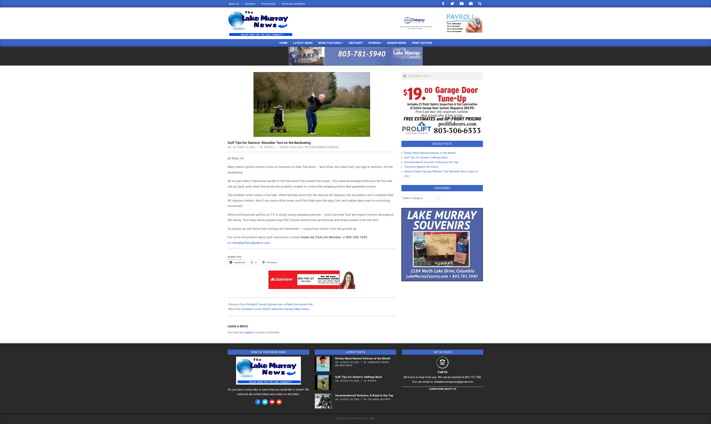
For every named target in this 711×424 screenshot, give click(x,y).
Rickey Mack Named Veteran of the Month (430, 153)
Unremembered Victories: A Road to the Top (431, 162)
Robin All (333, 147)
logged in (249, 332)
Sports (269, 147)
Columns (373, 399)
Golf (293, 147)
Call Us (443, 372)
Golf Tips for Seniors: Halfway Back (426, 157)
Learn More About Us (442, 389)
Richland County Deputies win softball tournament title (280, 304)
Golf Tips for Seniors (311, 147)
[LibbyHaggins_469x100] (311, 273)
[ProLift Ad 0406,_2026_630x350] (442, 88)
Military (385, 399)
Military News (343, 365)
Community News (378, 362)
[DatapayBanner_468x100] (439, 15)
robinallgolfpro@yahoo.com (250, 243)
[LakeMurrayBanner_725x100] (355, 48)
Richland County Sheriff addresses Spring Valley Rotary (275, 309)
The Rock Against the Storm (421, 166)
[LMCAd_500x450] (442, 210)
